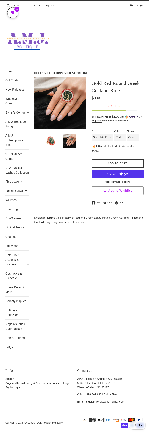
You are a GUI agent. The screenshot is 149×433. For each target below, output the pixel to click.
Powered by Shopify (53, 423)
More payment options (117, 181)
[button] (118, 117)
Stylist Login (12, 387)
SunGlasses (13, 218)
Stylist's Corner (17, 112)
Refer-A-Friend (15, 337)
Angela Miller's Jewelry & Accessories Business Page (37, 383)
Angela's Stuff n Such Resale (17, 326)
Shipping (97, 120)
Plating (130, 131)
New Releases (15, 89)
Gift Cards (11, 80)
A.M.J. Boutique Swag (15, 124)
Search (9, 378)
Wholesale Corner (12, 101)
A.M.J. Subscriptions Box (14, 140)
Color (117, 131)
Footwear (17, 245)
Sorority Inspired (16, 301)
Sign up (49, 5)
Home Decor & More (15, 290)
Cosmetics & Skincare (17, 276)
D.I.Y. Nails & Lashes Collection (17, 170)
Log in (37, 5)
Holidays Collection (12, 313)
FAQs (9, 347)
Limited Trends (15, 227)
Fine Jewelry (13, 181)
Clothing (17, 236)
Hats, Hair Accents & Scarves (17, 259)
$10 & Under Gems (13, 156)
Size (94, 131)
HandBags (12, 209)
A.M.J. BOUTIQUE (33, 423)
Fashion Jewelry (17, 190)
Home (9, 71)
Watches (11, 200)
